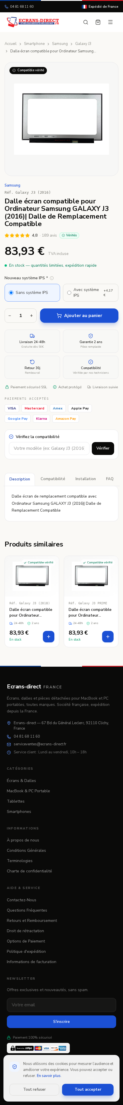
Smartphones (19, 811)
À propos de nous (23, 840)
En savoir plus (49, 1075)
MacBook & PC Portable (28, 791)
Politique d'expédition (26, 951)
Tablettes (16, 801)
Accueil (11, 43)
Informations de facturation (31, 962)
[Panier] (98, 22)
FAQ (110, 479)
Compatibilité (53, 479)
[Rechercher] (85, 22)
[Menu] (110, 22)
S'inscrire (61, 1021)
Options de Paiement (26, 941)
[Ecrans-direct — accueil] (33, 22)
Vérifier (103, 448)
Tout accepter (88, 1089)
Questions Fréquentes (27, 910)
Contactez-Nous (21, 900)
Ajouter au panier (83, 315)
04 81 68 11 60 (21, 6)
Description (19, 479)
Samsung (60, 43)
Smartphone (34, 43)
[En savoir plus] (52, 278)
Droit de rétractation (25, 931)
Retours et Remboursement (32, 920)
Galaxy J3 (83, 43)
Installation (86, 479)
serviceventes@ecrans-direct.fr (40, 744)
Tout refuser (34, 1089)
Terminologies (20, 861)
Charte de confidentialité (29, 871)
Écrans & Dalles (21, 780)
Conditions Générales (26, 850)
